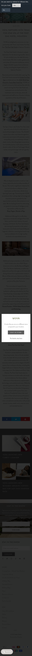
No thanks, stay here (16, 338)
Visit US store (16, 332)
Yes (14, 5)
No (4, 10)
